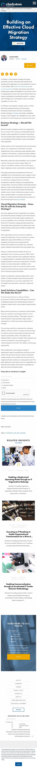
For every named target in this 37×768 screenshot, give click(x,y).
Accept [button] (18, 764)
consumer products (7, 89)
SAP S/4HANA (21, 433)
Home (2, 8)
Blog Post (20, 43)
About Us (18, 697)
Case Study (11, 470)
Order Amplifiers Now (18, 700)
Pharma (27, 470)
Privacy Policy (18, 690)
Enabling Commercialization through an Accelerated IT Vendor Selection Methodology (18, 586)
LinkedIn (24, 59)
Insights (8, 8)
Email (17, 59)
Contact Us (18, 693)
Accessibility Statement (18, 703)
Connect (18, 709)
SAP (15, 433)
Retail (4, 388)
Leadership (18, 683)
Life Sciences (6, 382)
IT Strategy (9, 433)
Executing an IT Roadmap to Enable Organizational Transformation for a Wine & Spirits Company (18, 535)
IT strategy (15, 113)
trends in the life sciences (21, 86)
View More (18, 443)
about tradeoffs (20, 199)
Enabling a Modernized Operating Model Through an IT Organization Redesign (18, 479)
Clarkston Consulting (11, 5)
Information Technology (18, 527)
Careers (18, 687)
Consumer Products (8, 385)
